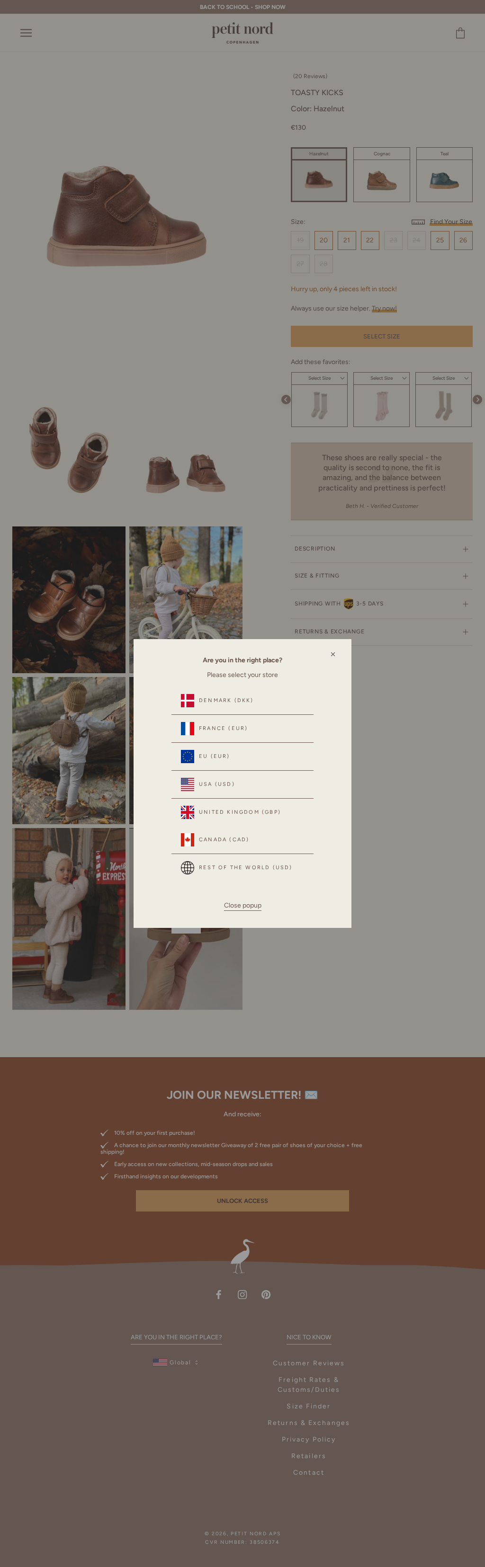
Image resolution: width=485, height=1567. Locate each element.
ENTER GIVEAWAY (364, 1525)
